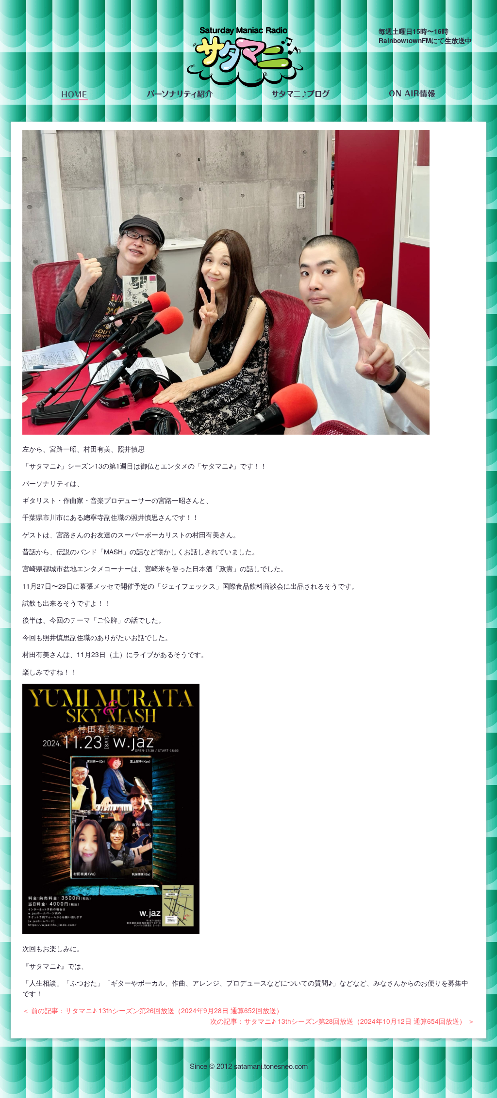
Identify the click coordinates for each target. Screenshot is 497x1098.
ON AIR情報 (411, 94)
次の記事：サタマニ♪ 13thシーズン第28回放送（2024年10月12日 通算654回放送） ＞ (342, 1021)
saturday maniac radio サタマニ (245, 59)
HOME (74, 94)
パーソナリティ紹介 (179, 94)
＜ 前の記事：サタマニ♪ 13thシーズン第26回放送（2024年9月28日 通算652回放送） (152, 1010)
